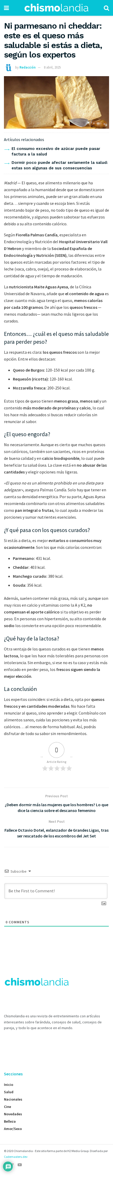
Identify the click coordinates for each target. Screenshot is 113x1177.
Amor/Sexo (13, 1128)
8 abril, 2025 (52, 67)
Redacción (27, 67)
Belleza (10, 1121)
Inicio (8, 1084)
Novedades (13, 1114)
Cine (7, 1106)
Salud (8, 1092)
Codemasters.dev (16, 1157)
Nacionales (13, 1099)
